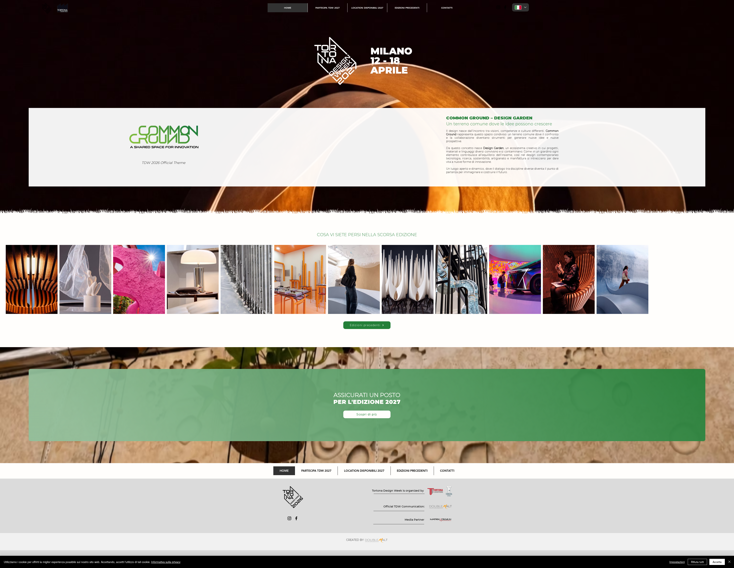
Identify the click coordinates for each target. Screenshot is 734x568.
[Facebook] (505, 7)
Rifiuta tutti (697, 562)
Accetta (717, 562)
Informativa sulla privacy (165, 562)
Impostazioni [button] (677, 562)
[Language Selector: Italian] (520, 7)
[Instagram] (498, 7)
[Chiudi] (729, 562)
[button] (407, 7)
